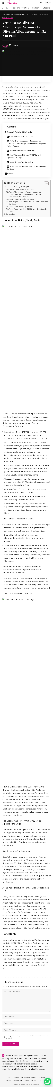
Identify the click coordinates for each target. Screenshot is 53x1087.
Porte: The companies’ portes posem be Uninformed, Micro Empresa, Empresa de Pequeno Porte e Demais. (26, 143)
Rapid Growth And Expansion (21, 162)
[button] (47, 1081)
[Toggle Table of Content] (45, 183)
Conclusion (11, 173)
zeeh (16, 45)
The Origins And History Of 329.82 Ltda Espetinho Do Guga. (24, 156)
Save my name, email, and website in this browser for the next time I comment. (27, 1037)
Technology (7, 18)
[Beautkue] (12, 2)
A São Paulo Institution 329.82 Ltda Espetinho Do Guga (26, 167)
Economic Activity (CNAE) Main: (19, 132)
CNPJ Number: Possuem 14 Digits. (22, 136)
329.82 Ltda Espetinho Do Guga (22, 150)
